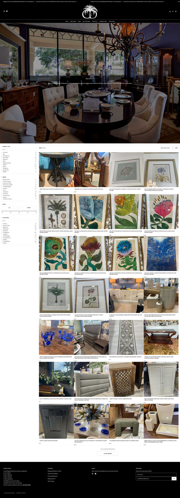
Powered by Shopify (21, 492)
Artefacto (5, 192)
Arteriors (5, 193)
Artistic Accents (7, 199)
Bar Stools (5, 157)
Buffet (4, 171)
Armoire (5, 152)
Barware (5, 159)
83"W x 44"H (6, 179)
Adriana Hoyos (7, 181)
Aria (4, 190)
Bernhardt (6, 229)
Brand (4, 177)
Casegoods (6, 232)
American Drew (7, 183)
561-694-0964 (27, 485)
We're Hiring (51, 481)
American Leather (8, 184)
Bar (4, 154)
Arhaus (5, 188)
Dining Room (6, 241)
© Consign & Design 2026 (9, 492)
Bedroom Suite (7, 163)
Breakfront (6, 170)
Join (174, 478)
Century (5, 234)
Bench (5, 164)
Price (4, 204)
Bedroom (5, 227)
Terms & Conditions (53, 473)
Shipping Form (51, 478)
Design (5, 239)
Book (4, 166)
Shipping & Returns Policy (54, 471)
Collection (6, 217)
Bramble (5, 230)
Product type (6, 146)
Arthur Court (6, 195)
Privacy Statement (52, 476)
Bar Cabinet (6, 156)
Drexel (4, 243)
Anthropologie (7, 186)
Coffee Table (6, 236)
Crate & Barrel (6, 237)
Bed (4, 161)
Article (5, 197)
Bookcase (5, 168)
